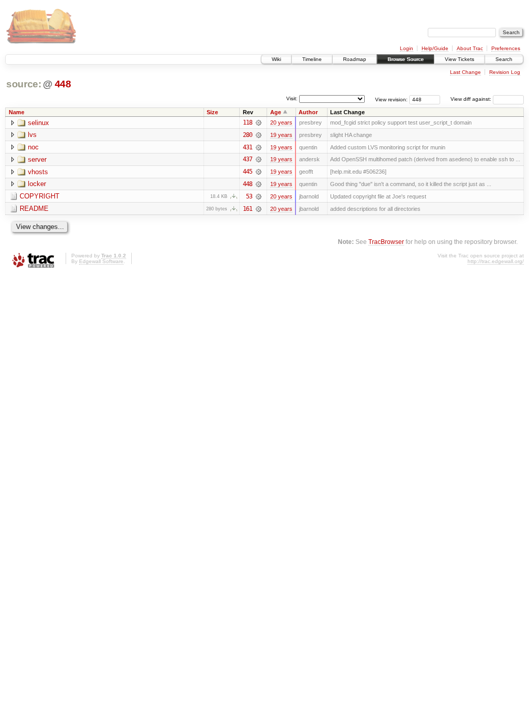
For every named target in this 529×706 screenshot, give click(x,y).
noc (33, 147)
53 (249, 196)
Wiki (276, 59)
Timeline (312, 59)
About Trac (470, 48)
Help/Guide (435, 48)
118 (247, 122)
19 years (281, 135)
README (34, 208)
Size (212, 112)
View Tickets (459, 59)
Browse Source (405, 59)
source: (23, 84)
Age (275, 112)
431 (247, 147)
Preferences (505, 48)
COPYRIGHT (39, 196)
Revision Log (504, 72)
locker (37, 184)
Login (406, 48)
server (37, 159)
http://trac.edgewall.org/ (496, 261)
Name (16, 112)
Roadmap (354, 59)
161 (247, 208)
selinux (38, 123)
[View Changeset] (258, 122)
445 (247, 171)
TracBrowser (386, 241)
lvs (32, 135)
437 (247, 159)
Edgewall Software (101, 261)
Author (308, 112)
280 (247, 135)
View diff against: (471, 99)
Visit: (292, 98)
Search (503, 59)
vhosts (38, 172)
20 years (281, 122)
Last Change (465, 72)
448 (63, 84)
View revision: (391, 99)
